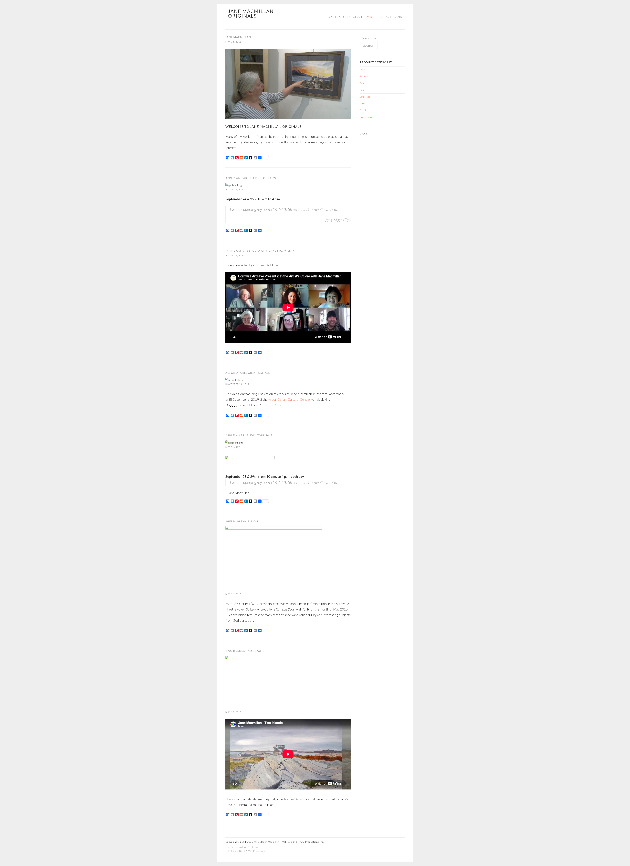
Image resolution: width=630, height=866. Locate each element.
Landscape (365, 96)
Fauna (363, 83)
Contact (385, 17)
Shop (346, 17)
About (358, 17)
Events (371, 17)
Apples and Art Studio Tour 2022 (251, 177)
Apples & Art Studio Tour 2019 (248, 435)
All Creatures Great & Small (247, 372)
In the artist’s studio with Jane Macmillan (260, 250)
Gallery (334, 17)
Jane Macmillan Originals (251, 13)
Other (362, 103)
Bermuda (364, 76)
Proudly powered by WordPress (241, 847)
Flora (362, 90)
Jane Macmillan (238, 36)
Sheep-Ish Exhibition (241, 521)
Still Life (363, 110)
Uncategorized (366, 117)
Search (400, 17)
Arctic (362, 69)
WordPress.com (256, 851)
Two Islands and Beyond (245, 650)
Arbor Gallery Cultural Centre (289, 399)
